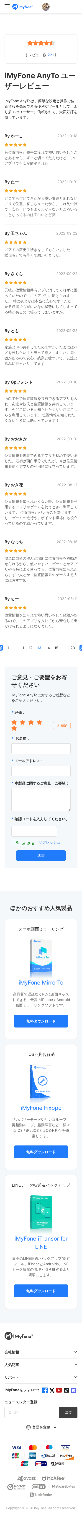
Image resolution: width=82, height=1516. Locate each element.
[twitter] (52, 1390)
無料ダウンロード (41, 1021)
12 (31, 648)
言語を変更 (41, 1427)
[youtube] (59, 1390)
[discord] (73, 1390)
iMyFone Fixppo (41, 1108)
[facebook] (45, 1390)
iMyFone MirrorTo (41, 982)
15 (56, 648)
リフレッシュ (50, 842)
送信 (41, 855)
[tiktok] (66, 1390)
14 (48, 648)
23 (72, 648)
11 (22, 648)
